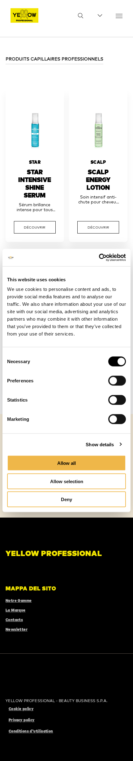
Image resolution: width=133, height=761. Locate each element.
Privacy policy (22, 720)
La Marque (16, 610)
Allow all (66, 463)
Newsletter (17, 629)
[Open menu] (119, 15)
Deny (66, 499)
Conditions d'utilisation (31, 731)
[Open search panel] (76, 15)
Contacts (14, 619)
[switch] (117, 381)
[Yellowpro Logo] (24, 15)
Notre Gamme (19, 600)
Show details (100, 444)
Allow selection (66, 481)
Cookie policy (21, 708)
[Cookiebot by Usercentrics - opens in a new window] (99, 258)
